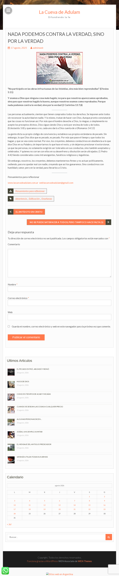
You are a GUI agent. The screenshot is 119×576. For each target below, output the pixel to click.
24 (14, 514)
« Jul (9, 524)
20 (59, 509)
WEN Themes (85, 561)
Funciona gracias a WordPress (42, 561)
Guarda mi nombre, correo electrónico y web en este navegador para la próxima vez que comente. (61, 326)
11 (30, 505)
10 (14, 505)
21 (74, 509)
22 (89, 509)
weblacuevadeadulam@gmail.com (56, 182)
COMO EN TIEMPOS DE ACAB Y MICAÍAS (34, 394)
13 (59, 505)
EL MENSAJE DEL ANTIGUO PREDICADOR (34, 444)
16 (104, 505)
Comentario (14, 244)
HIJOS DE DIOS (23, 381)
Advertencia (21, 198)
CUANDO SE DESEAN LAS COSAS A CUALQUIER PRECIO (40, 406)
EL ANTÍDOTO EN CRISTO (29, 211)
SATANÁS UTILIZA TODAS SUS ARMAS (32, 457)
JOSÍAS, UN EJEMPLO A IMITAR (29, 432)
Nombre (13, 284)
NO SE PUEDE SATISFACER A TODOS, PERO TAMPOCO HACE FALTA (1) (66, 222)
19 (44, 509)
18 (30, 509)
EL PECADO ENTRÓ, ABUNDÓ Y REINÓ (33, 369)
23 (104, 509)
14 (74, 505)
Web (10, 312)
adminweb (38, 47)
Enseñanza (47, 198)
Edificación (34, 198)
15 (89, 505)
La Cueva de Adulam (59, 12)
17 (14, 509)
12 (44, 505)
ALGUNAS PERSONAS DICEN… (29, 419)
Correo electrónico (18, 298)
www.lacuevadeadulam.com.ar (23, 182)
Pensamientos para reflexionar (30, 191)
